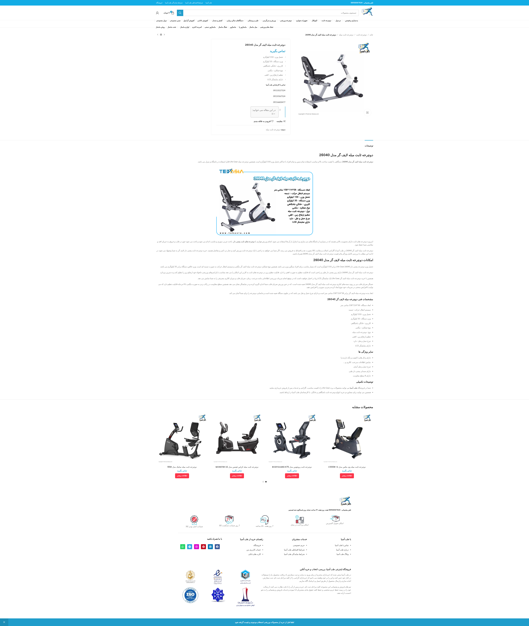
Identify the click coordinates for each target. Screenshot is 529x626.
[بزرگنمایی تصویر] (367, 112)
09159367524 (356, 3)
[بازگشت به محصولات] (161, 34)
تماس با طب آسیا (342, 545)
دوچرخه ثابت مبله (346, 35)
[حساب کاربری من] (157, 13)
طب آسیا (353, 388)
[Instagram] (196, 546)
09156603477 (279, 102)
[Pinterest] (203, 546)
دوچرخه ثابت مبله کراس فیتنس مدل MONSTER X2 (237, 467)
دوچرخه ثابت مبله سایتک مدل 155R (182, 467)
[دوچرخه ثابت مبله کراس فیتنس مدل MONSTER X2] (237, 438)
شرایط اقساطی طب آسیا (294, 549)
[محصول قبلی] (164, 34)
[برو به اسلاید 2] (263, 481)
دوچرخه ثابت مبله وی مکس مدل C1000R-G (347, 467)
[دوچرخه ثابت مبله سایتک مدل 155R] (182, 438)
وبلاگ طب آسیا (343, 554)
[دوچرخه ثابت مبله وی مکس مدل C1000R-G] (347, 438)
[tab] (369, 144)
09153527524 (279, 90)
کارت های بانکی (254, 554)
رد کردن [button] (4, 622)
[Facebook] (217, 546)
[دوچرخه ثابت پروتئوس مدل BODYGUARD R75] (292, 438)
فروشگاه (257, 545)
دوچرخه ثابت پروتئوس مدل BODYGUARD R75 (292, 467)
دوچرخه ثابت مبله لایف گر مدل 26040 (357, 161)
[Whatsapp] (182, 546)
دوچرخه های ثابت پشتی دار (244, 241)
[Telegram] (189, 546)
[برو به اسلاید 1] (266, 481)
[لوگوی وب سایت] (367, 12)
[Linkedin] (210, 546)
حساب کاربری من (253, 549)
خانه (371, 35)
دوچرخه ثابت (361, 35)
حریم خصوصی (299, 545)
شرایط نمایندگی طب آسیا (294, 554)
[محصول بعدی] (157, 34)
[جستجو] (180, 13)
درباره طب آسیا (342, 549)
